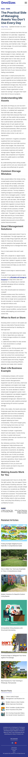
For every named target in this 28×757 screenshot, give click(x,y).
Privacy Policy (14, 749)
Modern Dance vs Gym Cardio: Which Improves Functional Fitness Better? (15, 704)
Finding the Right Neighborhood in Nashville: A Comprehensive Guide (11, 545)
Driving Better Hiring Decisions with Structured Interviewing (12, 629)
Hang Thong (4, 26)
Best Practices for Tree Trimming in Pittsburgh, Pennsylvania (12, 682)
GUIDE (8, 8)
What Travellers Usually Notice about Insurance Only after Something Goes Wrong (15, 709)
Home (3, 8)
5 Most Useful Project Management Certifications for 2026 (15, 698)
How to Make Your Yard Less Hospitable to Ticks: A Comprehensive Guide (13, 570)
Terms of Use (14, 747)
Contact (14, 750)
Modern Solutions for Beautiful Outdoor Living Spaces (13, 595)
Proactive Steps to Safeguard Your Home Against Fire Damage (13, 656)
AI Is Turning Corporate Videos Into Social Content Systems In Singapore (15, 715)
